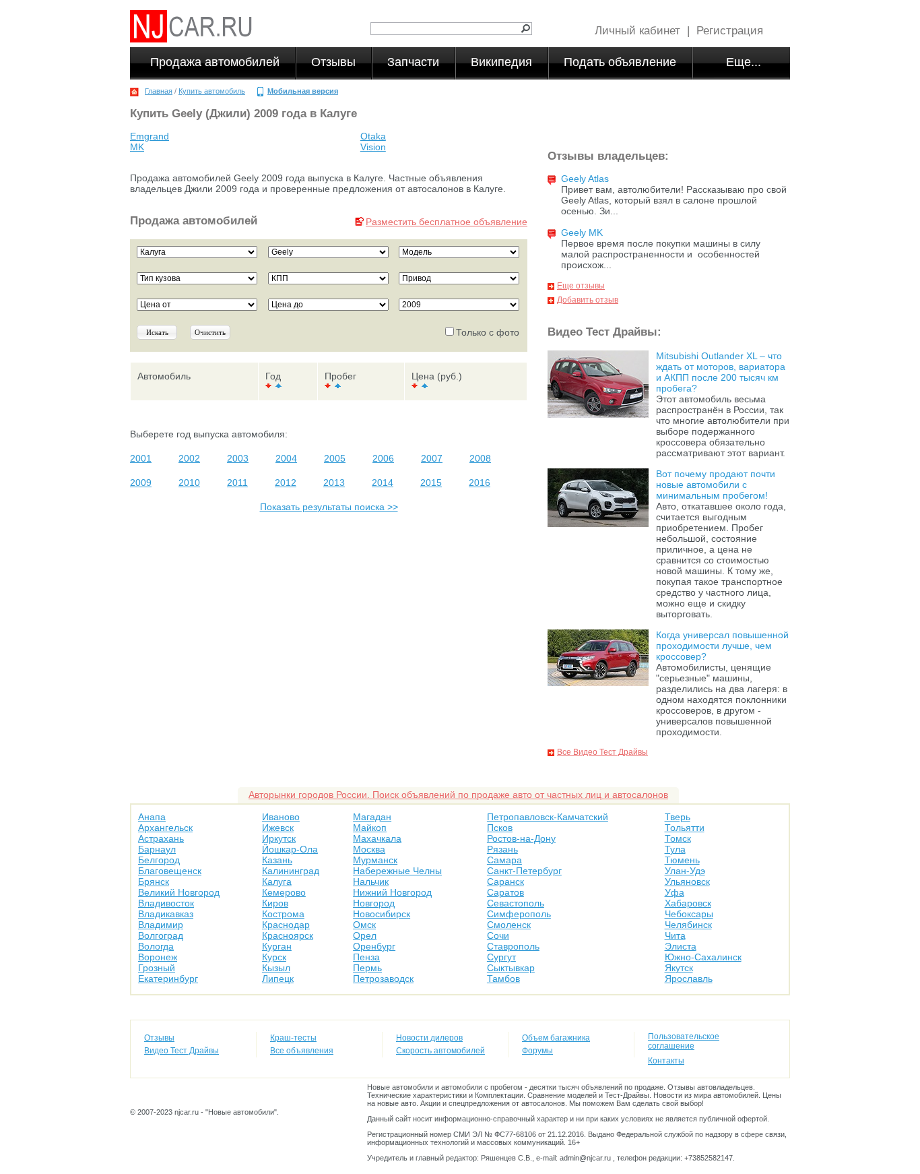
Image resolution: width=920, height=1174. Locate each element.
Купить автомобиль (211, 91)
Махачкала (377, 838)
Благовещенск (169, 870)
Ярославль (689, 978)
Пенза (366, 957)
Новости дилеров (429, 1038)
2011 (237, 482)
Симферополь (519, 913)
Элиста (680, 946)
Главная (158, 91)
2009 (141, 482)
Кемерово (284, 892)
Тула (675, 849)
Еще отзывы (581, 285)
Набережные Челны (397, 870)
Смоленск (509, 924)
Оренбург (374, 946)
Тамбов (503, 978)
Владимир (160, 924)
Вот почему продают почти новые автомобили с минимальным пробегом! (715, 484)
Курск (274, 957)
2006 (383, 458)
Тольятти (684, 827)
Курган (277, 946)
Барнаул (157, 849)
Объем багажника (556, 1038)
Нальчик (371, 881)
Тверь (677, 816)
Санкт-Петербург (524, 870)
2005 (335, 458)
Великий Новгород (179, 892)
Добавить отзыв (587, 300)
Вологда (156, 946)
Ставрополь (513, 946)
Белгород (159, 860)
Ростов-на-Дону (521, 838)
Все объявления (301, 1050)
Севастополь (515, 903)
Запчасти (413, 62)
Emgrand (149, 136)
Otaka (373, 136)
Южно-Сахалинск (703, 957)
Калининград (290, 870)
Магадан (372, 816)
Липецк (278, 978)
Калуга (277, 881)
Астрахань (161, 838)
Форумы (537, 1050)
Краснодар (286, 924)
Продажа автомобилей (215, 62)
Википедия (501, 62)
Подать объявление (620, 62)
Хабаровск (688, 903)
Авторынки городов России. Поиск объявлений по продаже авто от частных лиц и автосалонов (458, 794)
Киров (275, 903)
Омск (364, 924)
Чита (675, 935)
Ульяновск (687, 881)
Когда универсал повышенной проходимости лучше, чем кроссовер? (722, 645)
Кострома (283, 913)
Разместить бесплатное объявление (446, 221)
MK (137, 147)
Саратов (505, 892)
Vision (373, 147)
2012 (285, 482)
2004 (286, 458)
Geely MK (582, 232)
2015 (431, 482)
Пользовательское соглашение (683, 1041)
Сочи (498, 935)
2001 (141, 458)
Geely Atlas (585, 178)
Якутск (679, 967)
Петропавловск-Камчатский (547, 816)
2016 (479, 482)
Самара (504, 860)
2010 (189, 482)
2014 (382, 482)
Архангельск (165, 827)
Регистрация (729, 30)
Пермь (367, 967)
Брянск (153, 881)
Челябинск (688, 924)
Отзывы (333, 62)
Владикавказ (165, 913)
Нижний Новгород (392, 892)
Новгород (374, 903)
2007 (431, 458)
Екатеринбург (168, 978)
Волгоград (160, 935)
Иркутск (279, 838)
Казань (277, 860)
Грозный (156, 967)
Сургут (501, 957)
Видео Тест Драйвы (181, 1050)
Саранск (505, 881)
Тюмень (682, 860)
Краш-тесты (293, 1038)
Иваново (281, 816)
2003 (238, 458)
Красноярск (287, 935)
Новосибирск (381, 913)
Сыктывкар (511, 967)
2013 (334, 482)
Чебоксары (689, 913)
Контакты (666, 1060)
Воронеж (157, 957)
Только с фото (487, 332)
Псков (500, 827)
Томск (678, 838)
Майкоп (370, 827)
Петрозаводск (383, 978)
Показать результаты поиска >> (329, 506)
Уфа (674, 892)
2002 (189, 458)
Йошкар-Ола (290, 849)
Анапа (152, 816)
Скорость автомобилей (440, 1050)
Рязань (502, 849)
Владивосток (166, 903)
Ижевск (278, 827)
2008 (480, 458)
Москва (369, 849)
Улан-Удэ (685, 870)
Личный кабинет (637, 30)
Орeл (364, 935)
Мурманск (375, 860)
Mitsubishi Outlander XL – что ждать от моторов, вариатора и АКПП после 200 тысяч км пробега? (720, 372)
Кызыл (276, 967)
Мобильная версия (302, 91)
